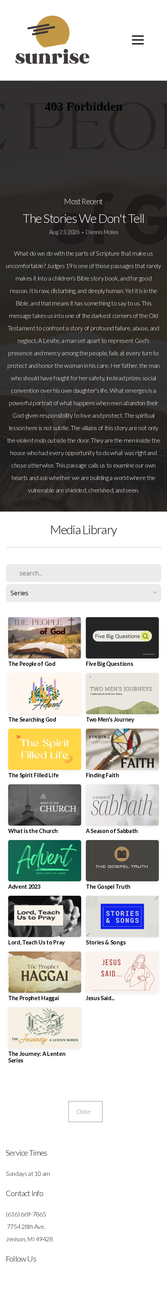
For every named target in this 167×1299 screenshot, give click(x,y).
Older (85, 1111)
